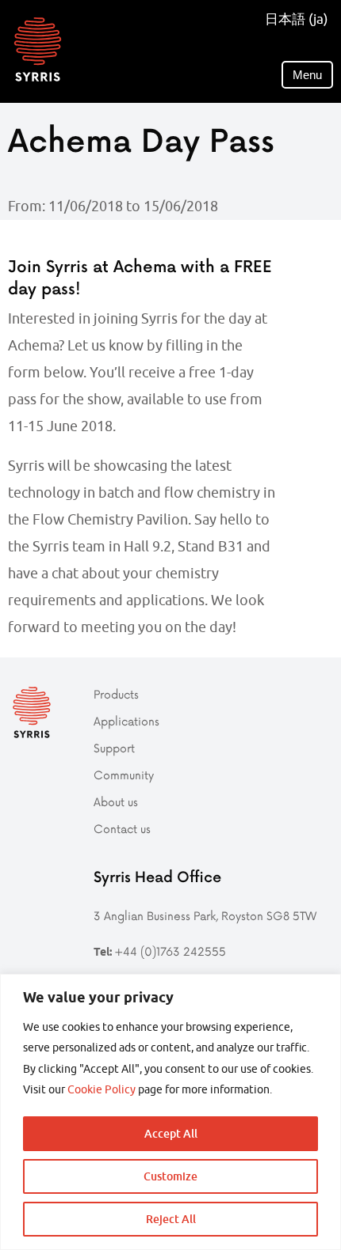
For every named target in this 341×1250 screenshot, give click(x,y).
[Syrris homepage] (37, 49)
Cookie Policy (101, 1089)
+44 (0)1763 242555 (170, 951)
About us (116, 802)
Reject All (171, 1218)
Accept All (170, 1133)
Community (124, 775)
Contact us (122, 828)
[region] (170, 1112)
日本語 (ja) (296, 19)
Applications (126, 721)
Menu (307, 74)
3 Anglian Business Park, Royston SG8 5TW (205, 915)
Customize (170, 1176)
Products (116, 694)
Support (114, 748)
